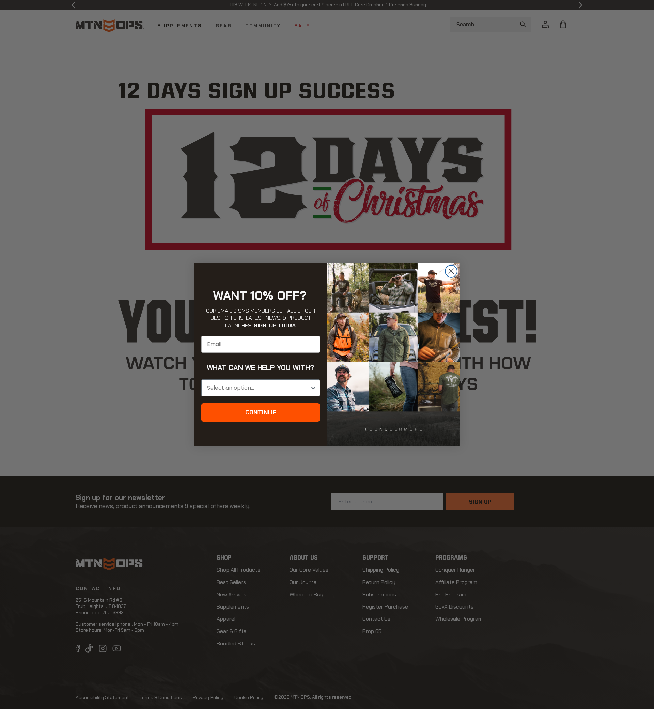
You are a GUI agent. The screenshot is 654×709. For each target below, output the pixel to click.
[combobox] (258, 388)
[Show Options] (313, 388)
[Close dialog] (451, 271)
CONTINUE (260, 412)
